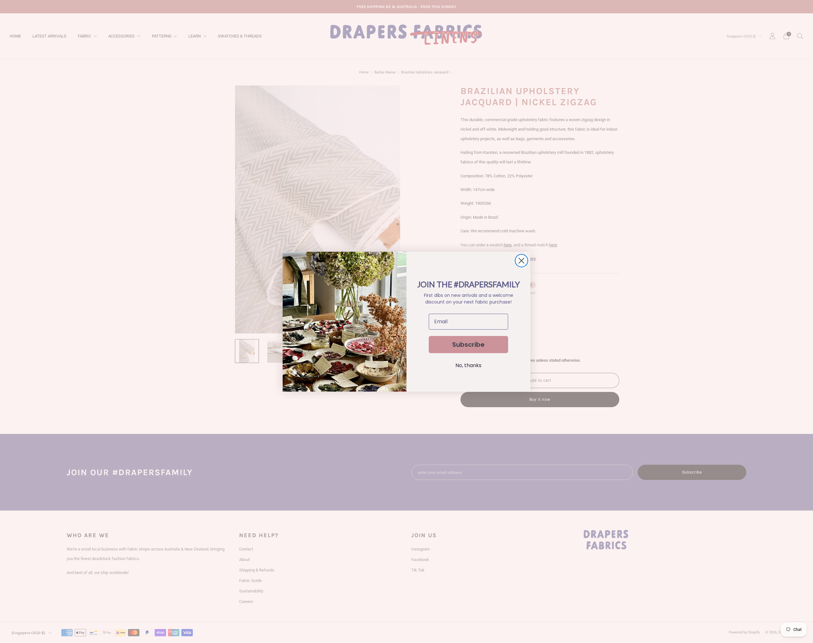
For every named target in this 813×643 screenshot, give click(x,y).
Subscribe (468, 344)
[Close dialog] (521, 260)
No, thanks (468, 365)
